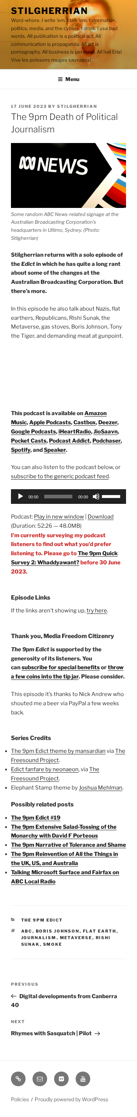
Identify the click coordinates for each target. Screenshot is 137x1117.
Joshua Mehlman (100, 787)
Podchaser (106, 440)
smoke (52, 944)
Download (101, 516)
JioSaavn (106, 431)
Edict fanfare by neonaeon (45, 769)
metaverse (76, 937)
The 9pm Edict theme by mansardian (58, 751)
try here (97, 610)
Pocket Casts (28, 440)
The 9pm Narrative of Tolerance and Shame (68, 845)
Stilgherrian (49, 11)
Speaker (55, 450)
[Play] (20, 496)
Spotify (20, 450)
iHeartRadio (74, 431)
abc (27, 931)
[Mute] (96, 496)
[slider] (112, 495)
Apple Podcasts (50, 422)
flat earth (100, 931)
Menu (72, 79)
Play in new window (59, 516)
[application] (68, 496)
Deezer (107, 422)
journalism (39, 937)
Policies (20, 1099)
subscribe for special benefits (61, 667)
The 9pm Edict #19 (35, 817)
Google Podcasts (33, 431)
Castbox (84, 422)
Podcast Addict (69, 440)
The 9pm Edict (42, 920)
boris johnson (58, 931)
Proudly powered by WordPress (71, 1099)
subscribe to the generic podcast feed (60, 476)
